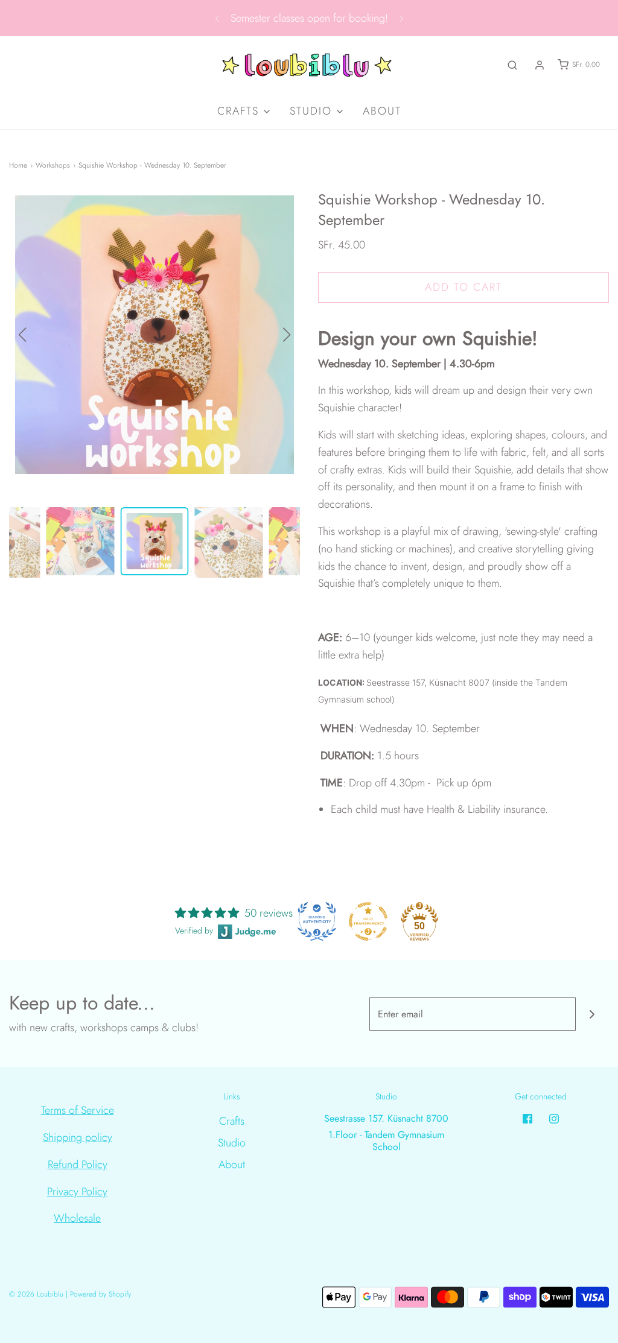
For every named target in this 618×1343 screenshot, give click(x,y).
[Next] (401, 18)
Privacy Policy (77, 1191)
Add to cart (463, 287)
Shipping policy (77, 1137)
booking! (368, 18)
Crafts (231, 1121)
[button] (286, 334)
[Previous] (217, 18)
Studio (232, 1143)
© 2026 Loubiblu (36, 1294)
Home (18, 165)
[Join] (592, 1014)
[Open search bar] (512, 64)
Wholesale (77, 1218)
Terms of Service (77, 1110)
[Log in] (539, 65)
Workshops (53, 165)
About (382, 111)
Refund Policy (77, 1164)
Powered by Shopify (100, 1294)
